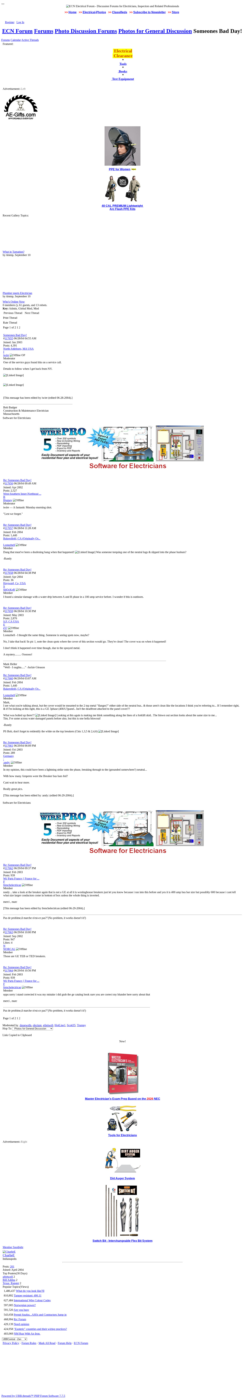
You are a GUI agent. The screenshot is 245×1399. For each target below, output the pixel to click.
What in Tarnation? (13, 251)
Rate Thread (10, 322)
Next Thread (32, 312)
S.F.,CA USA (11, 621)
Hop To (7, 1028)
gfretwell (48, 1025)
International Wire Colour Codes (32, 1300)
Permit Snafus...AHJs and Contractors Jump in (40, 1314)
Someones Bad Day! (15, 335)
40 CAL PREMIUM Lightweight (122, 205)
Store (175, 12)
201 (12, 1266)
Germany (8, 756)
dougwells (25, 1025)
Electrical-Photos (94, 12)
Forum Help (65, 1343)
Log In (20, 22)
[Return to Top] (2, 3)
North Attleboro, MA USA (18, 348)
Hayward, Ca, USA (14, 583)
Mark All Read (47, 1343)
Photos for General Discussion (155, 31)
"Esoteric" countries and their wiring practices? (40, 1328)
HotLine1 (60, 1025)
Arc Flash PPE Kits (122, 209)
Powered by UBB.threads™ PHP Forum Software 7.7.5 (33, 1395)
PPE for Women (119, 169)
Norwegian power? (25, 1305)
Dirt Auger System (122, 1178)
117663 (9, 932)
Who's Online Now (14, 301)
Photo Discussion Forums (86, 31)
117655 (9, 338)
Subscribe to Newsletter (149, 12)
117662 (9, 868)
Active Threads (30, 39)
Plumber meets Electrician (17, 293)
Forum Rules (29, 1343)
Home (73, 12)
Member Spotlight (13, 1247)
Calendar (16, 39)
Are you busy (21, 1309)
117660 (9, 678)
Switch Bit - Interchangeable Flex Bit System (122, 1240)
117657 (9, 528)
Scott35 (71, 1025)
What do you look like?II (30, 1290)
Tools (123, 64)
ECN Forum (17, 31)
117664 (9, 970)
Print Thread (10, 317)
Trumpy (81, 1025)
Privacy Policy (11, 1343)
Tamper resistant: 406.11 (27, 1295)
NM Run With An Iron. (27, 1333)
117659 (9, 611)
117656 (9, 483)
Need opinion (21, 1324)
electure (37, 1025)
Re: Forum (20, 1319)
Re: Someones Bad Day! (17, 480)
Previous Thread (13, 312)
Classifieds (119, 12)
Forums (43, 31)
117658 (9, 572)
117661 (9, 745)
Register (9, 22)
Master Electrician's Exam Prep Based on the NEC (122, 1098)
